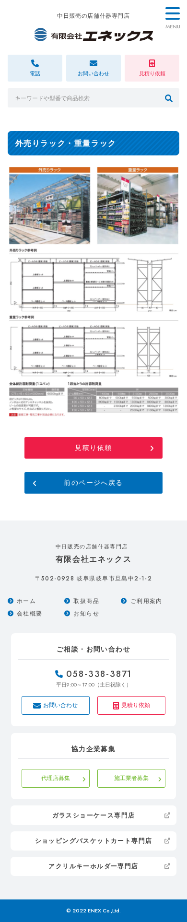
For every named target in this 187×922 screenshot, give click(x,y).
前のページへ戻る (93, 482)
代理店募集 (55, 778)
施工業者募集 (131, 778)
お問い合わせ (60, 705)
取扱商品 (86, 601)
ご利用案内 (146, 601)
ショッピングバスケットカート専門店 (93, 840)
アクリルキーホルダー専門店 (93, 866)
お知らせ (86, 613)
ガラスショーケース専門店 (93, 815)
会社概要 (30, 613)
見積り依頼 (93, 447)
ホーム (26, 601)
